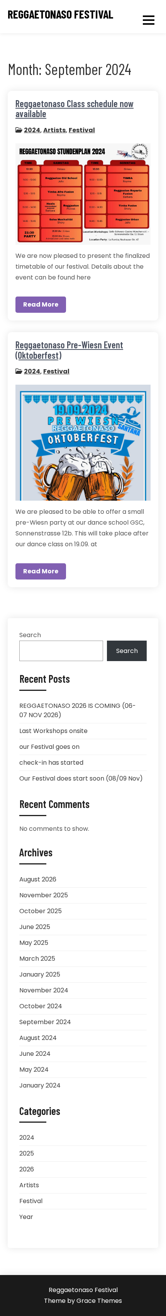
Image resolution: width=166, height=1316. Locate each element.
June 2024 (35, 1053)
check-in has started (51, 762)
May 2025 (33, 942)
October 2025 (40, 911)
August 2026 (37, 879)
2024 (32, 130)
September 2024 (45, 1022)
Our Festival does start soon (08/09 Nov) (81, 778)
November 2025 (43, 895)
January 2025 (39, 974)
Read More (40, 304)
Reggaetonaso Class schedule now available (74, 108)
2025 (26, 1153)
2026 (26, 1169)
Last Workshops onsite (53, 730)
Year (26, 1216)
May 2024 (34, 1069)
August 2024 (38, 1037)
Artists (54, 130)
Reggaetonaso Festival (60, 14)
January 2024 (40, 1085)
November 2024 (43, 990)
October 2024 (40, 1006)
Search (30, 635)
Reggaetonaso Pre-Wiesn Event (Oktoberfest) (69, 349)
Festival (82, 130)
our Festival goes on (49, 746)
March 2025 (37, 958)
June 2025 (34, 926)
